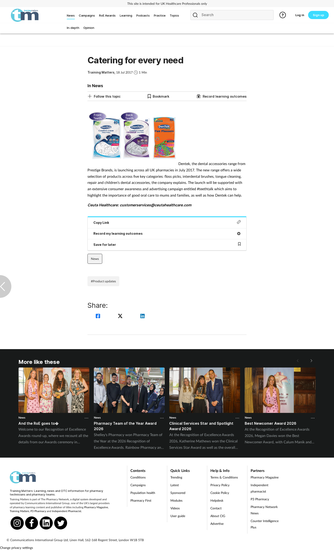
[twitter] (121, 316)
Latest (174, 485)
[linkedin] (142, 316)
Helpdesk (216, 500)
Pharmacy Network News (264, 510)
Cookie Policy (219, 493)
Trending (176, 477)
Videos (175, 508)
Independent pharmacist (259, 488)
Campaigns (138, 485)
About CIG (217, 516)
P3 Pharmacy (38, 511)
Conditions (138, 477)
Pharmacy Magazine (96, 507)
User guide (177, 516)
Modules (176, 500)
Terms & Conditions (224, 477)
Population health (142, 493)
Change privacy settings (16, 548)
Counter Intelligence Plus (265, 524)
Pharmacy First (140, 500)
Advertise (217, 523)
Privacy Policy (219, 485)
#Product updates (103, 281)
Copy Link (101, 222)
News (95, 259)
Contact (216, 508)
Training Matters (19, 511)
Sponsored (177, 493)
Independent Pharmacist (66, 511)
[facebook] (98, 316)
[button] (311, 360)
